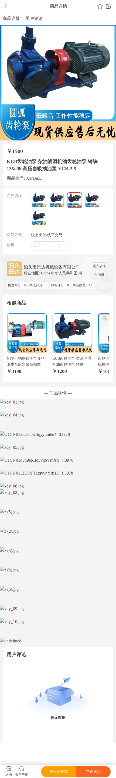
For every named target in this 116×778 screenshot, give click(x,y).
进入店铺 (99, 266)
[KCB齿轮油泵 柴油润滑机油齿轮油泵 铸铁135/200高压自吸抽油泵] (72, 333)
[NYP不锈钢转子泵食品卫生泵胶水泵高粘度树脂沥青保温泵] (27, 333)
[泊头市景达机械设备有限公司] (14, 268)
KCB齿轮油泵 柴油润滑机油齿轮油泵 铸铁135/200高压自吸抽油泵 (71, 364)
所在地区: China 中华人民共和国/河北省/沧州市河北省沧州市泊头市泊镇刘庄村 (56, 273)
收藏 (101, 275)
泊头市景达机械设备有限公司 (52, 267)
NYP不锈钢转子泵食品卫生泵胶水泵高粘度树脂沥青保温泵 (26, 364)
